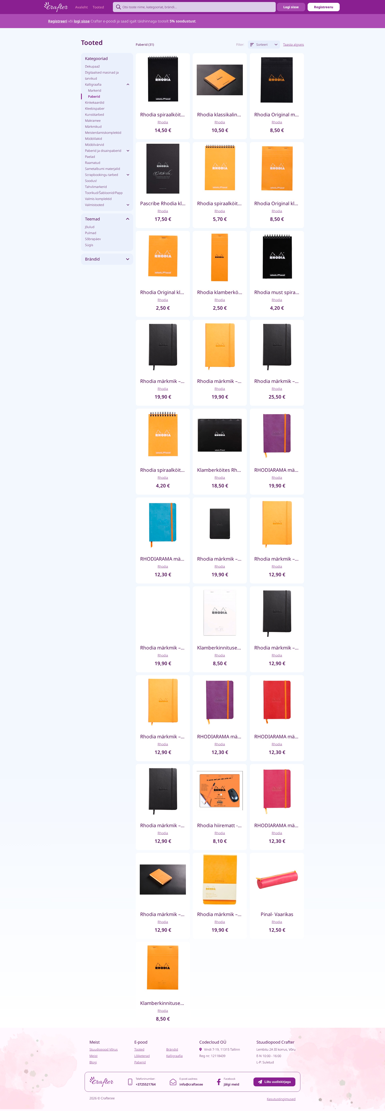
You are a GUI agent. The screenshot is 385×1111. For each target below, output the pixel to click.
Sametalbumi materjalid (102, 168)
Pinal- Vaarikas (276, 914)
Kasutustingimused (281, 1099)
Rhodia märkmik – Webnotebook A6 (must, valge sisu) (162, 825)
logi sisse (82, 21)
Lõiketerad (142, 1056)
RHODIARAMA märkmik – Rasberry (277, 825)
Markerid (94, 90)
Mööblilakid (93, 138)
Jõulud (89, 227)
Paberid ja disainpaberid (103, 150)
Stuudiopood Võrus (103, 1049)
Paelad (90, 156)
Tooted (98, 7)
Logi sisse (291, 7)
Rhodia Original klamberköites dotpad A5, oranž (277, 203)
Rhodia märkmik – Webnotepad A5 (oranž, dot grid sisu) (219, 914)
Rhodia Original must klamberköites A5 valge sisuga (277, 114)
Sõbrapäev (93, 239)
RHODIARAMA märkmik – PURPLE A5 (277, 470)
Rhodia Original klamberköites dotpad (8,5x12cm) (162, 292)
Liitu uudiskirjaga (277, 1082)
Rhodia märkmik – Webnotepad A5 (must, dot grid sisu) (219, 558)
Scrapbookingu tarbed (101, 174)
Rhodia (163, 122)
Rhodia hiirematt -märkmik (219, 825)
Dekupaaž (92, 66)
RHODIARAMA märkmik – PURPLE (219, 736)
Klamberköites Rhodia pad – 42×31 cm (219, 470)
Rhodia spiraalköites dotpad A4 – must (162, 114)
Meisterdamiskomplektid (103, 132)
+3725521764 (146, 1084)
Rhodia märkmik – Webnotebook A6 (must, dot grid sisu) (277, 647)
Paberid (94, 96)
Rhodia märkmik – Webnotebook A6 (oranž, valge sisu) (277, 558)
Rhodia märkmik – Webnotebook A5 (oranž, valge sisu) (219, 381)
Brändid (172, 1049)
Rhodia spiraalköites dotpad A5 (219, 203)
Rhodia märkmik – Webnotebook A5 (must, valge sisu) (162, 381)
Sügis (89, 245)
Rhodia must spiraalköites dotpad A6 (277, 292)
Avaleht (81, 7)
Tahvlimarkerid (96, 187)
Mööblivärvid (94, 144)
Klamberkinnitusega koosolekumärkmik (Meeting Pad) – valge (219, 647)
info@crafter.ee (191, 1084)
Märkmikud (93, 126)
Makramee (93, 120)
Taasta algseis (293, 44)
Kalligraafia (93, 84)
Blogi (93, 1062)
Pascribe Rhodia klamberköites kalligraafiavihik (162, 203)
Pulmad (90, 233)
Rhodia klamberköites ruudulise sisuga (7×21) (219, 292)
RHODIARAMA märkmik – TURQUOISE (162, 558)
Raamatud (92, 162)
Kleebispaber (94, 108)
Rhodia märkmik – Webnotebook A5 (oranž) (162, 647)
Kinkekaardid (94, 102)
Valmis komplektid (98, 199)
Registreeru (323, 7)
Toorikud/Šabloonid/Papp (104, 193)
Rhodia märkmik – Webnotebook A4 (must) (277, 381)
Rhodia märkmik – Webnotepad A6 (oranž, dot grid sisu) (162, 914)
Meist (93, 1056)
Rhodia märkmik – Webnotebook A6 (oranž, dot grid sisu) (162, 736)
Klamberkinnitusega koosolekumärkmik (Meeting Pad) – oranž (162, 1003)
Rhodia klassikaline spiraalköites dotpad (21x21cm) (219, 114)
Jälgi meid (231, 1084)
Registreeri (57, 21)
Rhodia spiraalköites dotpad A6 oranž (162, 470)
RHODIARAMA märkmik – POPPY (277, 736)
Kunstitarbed (94, 114)
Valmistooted (94, 205)
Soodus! (91, 181)
